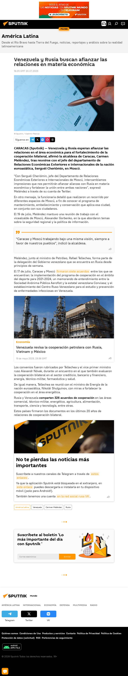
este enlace (24, 487)
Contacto (71, 633)
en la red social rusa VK (73, 496)
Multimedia (80, 605)
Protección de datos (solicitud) (18, 637)
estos (94, 474)
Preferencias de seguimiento (57, 637)
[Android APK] (11, 647)
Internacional (32, 605)
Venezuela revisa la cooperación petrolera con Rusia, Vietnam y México (59, 349)
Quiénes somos (10, 633)
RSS (38, 637)
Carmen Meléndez (54, 507)
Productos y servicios (53, 633)
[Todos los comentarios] (5, 671)
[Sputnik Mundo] (16, 26)
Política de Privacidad (88, 633)
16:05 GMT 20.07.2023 (26, 71)
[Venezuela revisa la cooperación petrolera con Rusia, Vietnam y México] (64, 317)
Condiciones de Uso (30, 633)
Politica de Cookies (111, 633)
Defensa (65, 605)
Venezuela (37, 507)
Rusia (68, 507)
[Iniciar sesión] (109, 23)
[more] (110, 249)
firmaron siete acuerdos (73, 271)
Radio (93, 605)
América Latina (22, 507)
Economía (23, 342)
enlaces (22, 478)
